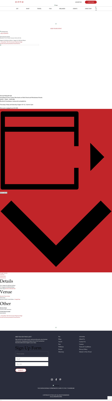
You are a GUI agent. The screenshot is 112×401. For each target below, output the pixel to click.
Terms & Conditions (85, 347)
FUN (50, 8)
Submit (20, 370)
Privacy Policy (83, 349)
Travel (60, 341)
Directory (61, 352)
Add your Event (56, 28)
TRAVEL (39, 8)
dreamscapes (58, 396)
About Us (82, 339)
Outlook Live (3, 277)
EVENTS (75, 8)
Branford (7, 288)
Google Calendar (4, 273)
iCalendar (2, 274)
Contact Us (82, 341)
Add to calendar (3, 192)
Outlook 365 (3, 276)
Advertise (82, 336)
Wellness (61, 347)
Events (60, 349)
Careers (81, 344)
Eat (59, 336)
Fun (59, 344)
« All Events (4, 33)
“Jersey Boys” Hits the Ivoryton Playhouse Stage (11, 42)
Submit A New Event (85, 352)
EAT (17, 8)
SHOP (27, 8)
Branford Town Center (5, 296)
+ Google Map (17, 299)
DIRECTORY (88, 8)
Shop (59, 339)
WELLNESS (62, 8)
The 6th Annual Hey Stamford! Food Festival (10, 43)
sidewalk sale (12, 288)
